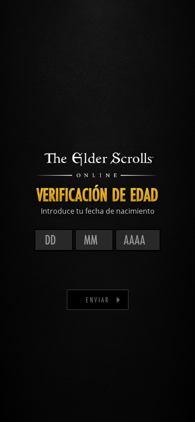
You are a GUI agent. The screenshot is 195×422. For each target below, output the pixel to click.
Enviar (98, 299)
